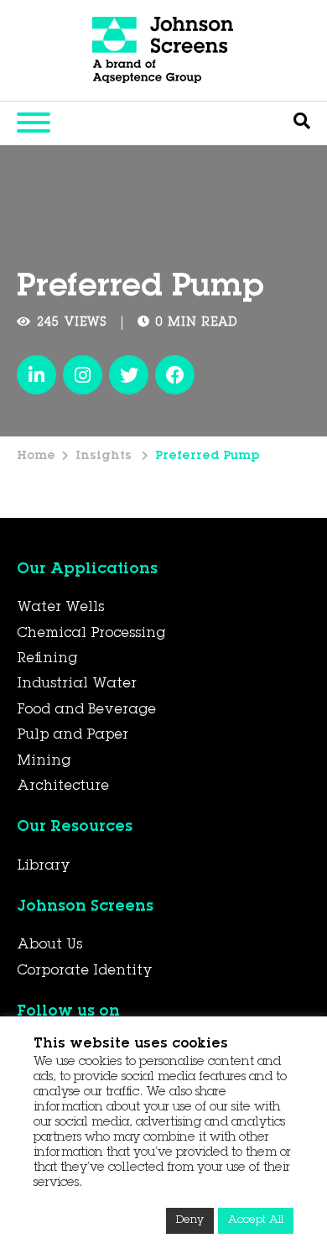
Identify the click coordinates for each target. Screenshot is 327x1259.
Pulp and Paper (72, 735)
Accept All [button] (255, 1220)
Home (36, 456)
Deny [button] (190, 1220)
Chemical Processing (91, 633)
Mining (43, 761)
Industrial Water (77, 684)
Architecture (63, 786)
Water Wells (60, 607)
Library (43, 866)
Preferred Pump (207, 456)
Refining (47, 659)
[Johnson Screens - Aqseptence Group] (163, 50)
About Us (49, 945)
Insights (105, 456)
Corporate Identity (85, 971)
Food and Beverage (86, 710)
